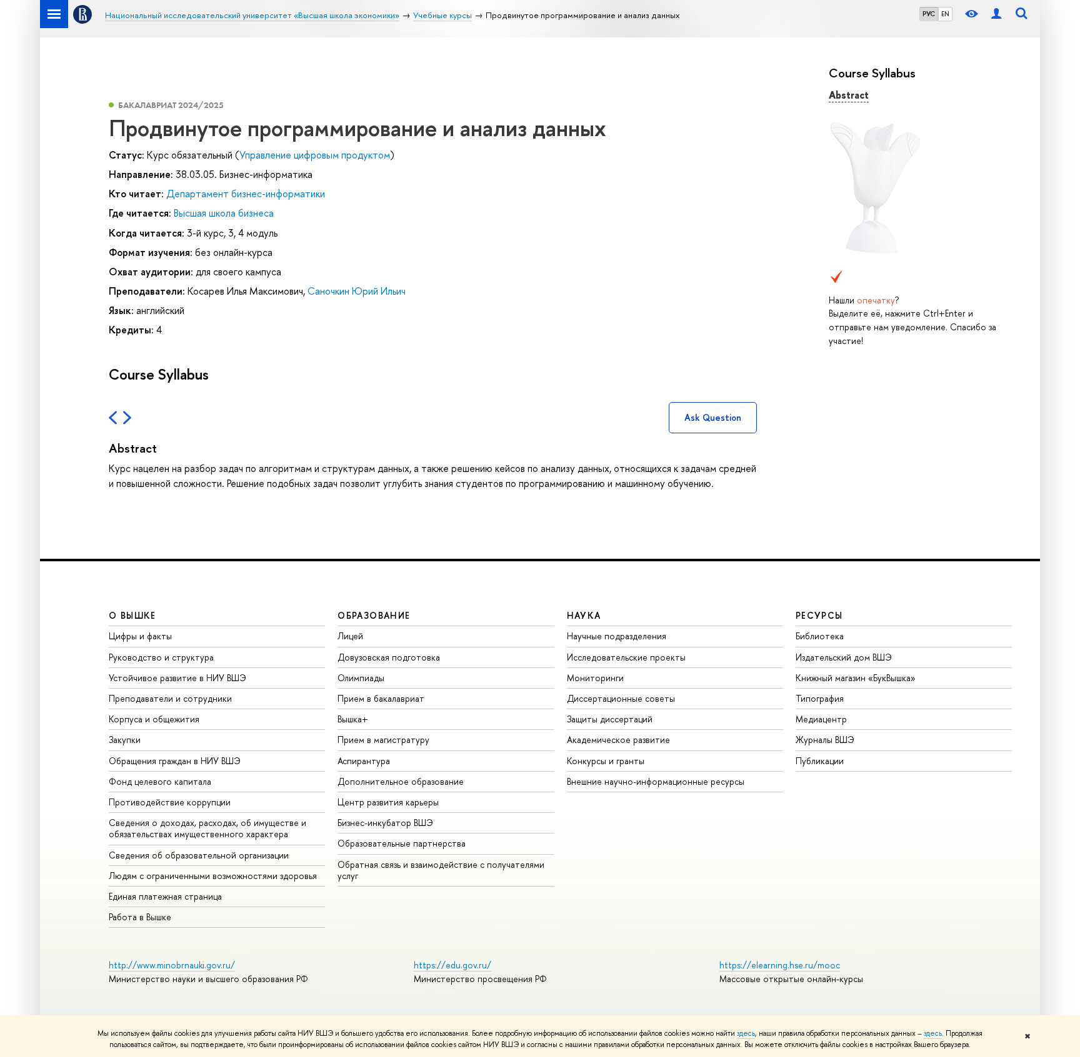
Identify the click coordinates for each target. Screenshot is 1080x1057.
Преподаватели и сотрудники (170, 698)
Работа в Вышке (140, 917)
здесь (746, 1033)
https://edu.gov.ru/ (452, 965)
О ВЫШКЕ (132, 615)
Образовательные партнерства (402, 843)
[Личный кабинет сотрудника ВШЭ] (996, 14)
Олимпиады (361, 678)
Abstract (849, 95)
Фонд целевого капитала (160, 781)
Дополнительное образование (401, 781)
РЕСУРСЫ (819, 615)
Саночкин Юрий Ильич (357, 291)
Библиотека (820, 636)
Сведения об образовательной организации (199, 855)
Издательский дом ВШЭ (844, 657)
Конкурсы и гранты (605, 761)
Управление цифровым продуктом (314, 155)
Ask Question (712, 417)
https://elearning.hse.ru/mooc (779, 965)
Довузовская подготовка (389, 657)
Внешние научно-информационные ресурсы (655, 781)
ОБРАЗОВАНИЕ (374, 615)
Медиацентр (821, 719)
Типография (820, 698)
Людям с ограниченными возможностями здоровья (213, 876)
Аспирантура (364, 761)
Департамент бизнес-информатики (245, 193)
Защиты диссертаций (609, 719)
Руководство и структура (161, 657)
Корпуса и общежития (154, 719)
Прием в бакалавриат (381, 698)
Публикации (820, 761)
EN (945, 13)
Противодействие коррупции (170, 802)
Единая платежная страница (165, 896)
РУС (928, 13)
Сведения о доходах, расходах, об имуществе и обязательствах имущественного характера (207, 828)
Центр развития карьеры (388, 802)
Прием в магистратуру (383, 739)
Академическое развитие (618, 739)
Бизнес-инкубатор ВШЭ (385, 822)
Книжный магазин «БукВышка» (856, 678)
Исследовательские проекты (626, 657)
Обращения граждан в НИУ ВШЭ (175, 761)
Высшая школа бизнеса (224, 213)
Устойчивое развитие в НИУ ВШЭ (177, 678)
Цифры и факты (140, 636)
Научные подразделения (616, 636)
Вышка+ (353, 719)
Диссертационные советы (621, 698)
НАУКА (584, 615)
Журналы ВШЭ (825, 739)
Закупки (125, 739)
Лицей (350, 636)
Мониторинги (595, 678)
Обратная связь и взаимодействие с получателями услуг (441, 870)
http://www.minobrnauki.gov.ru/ (172, 965)
